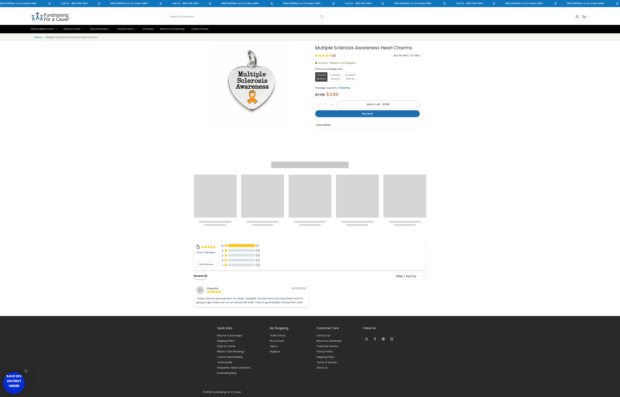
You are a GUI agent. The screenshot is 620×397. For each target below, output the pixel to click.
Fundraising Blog (226, 373)
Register (275, 351)
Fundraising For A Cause (226, 392)
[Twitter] (366, 339)
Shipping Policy (226, 341)
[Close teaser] (25, 371)
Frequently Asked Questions (234, 367)
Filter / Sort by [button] (406, 276)
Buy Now (367, 113)
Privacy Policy (324, 351)
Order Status (277, 335)
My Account (277, 341)
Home (37, 37)
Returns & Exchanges (229, 335)
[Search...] (321, 16)
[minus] (318, 104)
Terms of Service (326, 362)
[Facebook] (374, 339)
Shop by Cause (226, 346)
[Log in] (577, 16)
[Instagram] (391, 339)
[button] (325, 55)
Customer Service (327, 346)
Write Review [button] (206, 264)
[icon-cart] (584, 16)
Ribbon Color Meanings (230, 351)
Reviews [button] (200, 276)
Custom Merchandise (230, 357)
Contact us (323, 335)
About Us (321, 367)
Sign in (274, 346)
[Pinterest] (383, 339)
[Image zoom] (251, 85)
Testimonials (224, 362)
